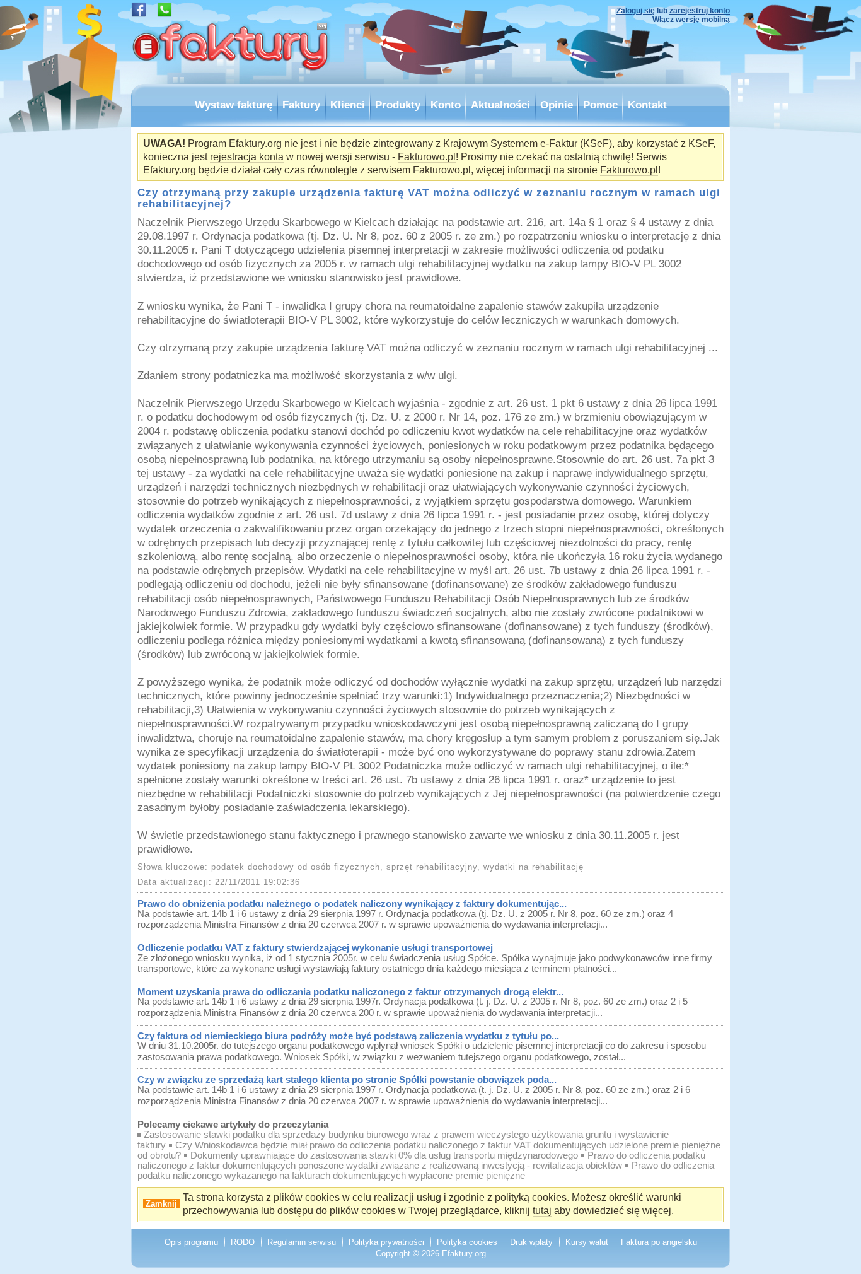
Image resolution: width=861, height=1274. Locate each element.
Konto (445, 104)
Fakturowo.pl (427, 156)
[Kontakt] (164, 13)
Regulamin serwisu (301, 1242)
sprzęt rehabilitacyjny (431, 867)
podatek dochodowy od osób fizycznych (295, 867)
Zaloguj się (635, 10)
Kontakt (647, 104)
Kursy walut (586, 1242)
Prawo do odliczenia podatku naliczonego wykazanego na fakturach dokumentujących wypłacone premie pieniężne (425, 1170)
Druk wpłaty (531, 1242)
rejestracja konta (247, 156)
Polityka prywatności (386, 1242)
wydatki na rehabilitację (533, 867)
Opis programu (191, 1242)
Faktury (301, 104)
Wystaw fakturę (233, 104)
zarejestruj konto (699, 10)
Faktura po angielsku (659, 1242)
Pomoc (600, 104)
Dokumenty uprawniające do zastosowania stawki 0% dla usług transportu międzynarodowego (384, 1155)
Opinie (556, 104)
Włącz (663, 19)
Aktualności (500, 104)
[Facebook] (138, 13)
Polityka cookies (467, 1242)
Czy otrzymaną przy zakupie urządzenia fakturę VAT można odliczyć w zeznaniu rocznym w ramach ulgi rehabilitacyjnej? (428, 197)
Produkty (397, 104)
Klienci (347, 104)
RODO (243, 1242)
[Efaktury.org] (232, 80)
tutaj (542, 1210)
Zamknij (161, 1203)
